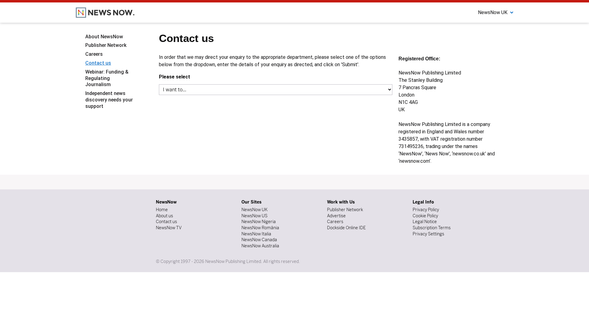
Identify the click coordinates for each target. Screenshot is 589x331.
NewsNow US (254, 216)
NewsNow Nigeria (258, 221)
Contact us (98, 63)
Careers (94, 54)
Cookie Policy (425, 216)
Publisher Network (105, 45)
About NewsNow (104, 37)
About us (164, 216)
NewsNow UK (254, 209)
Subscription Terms (432, 227)
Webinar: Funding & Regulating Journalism (107, 78)
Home (162, 209)
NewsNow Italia (256, 234)
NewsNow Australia (260, 246)
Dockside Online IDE (346, 227)
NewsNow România (260, 227)
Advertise (336, 216)
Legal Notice (425, 221)
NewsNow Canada (259, 239)
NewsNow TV (169, 227)
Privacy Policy (426, 209)
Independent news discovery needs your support (109, 99)
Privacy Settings (428, 234)
